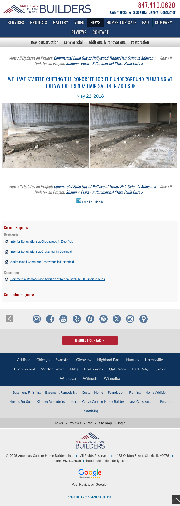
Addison (24, 360)
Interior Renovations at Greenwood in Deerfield (41, 241)
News (95, 22)
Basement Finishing (27, 392)
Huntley (132, 360)
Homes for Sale (121, 22)
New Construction (44, 42)
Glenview (84, 360)
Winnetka (112, 378)
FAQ (145, 22)
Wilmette (90, 378)
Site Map (107, 423)
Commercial (73, 42)
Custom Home (92, 392)
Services (16, 22)
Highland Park (108, 360)
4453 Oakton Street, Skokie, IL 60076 (142, 455)
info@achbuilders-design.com (107, 461)
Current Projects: (16, 227)
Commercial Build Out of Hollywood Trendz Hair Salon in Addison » (82, 58)
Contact (101, 32)
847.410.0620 (156, 5)
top (176, 499)
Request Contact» (90, 340)
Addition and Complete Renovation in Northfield (42, 261)
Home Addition (156, 392)
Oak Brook (118, 369)
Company (163, 22)
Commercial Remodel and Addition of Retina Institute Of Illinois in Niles (57, 279)
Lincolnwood (24, 369)
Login (121, 423)
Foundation (116, 392)
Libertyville (154, 360)
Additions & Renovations (107, 42)
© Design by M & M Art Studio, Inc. (90, 496)
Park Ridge (141, 369)
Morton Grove (52, 369)
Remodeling (90, 411)
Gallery (60, 22)
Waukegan (68, 378)
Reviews (79, 32)
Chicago (43, 360)
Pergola (165, 401)
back (9, 318)
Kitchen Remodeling (51, 401)
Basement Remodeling (61, 392)
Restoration (140, 42)
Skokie (160, 369)
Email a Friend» (92, 202)
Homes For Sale (20, 401)
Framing (135, 392)
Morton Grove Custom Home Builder (97, 401)
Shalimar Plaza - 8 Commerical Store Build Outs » (102, 60)
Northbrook (93, 369)
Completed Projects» (19, 294)
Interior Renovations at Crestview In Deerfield (41, 251)
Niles (74, 369)
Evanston (63, 360)
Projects (38, 22)
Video (79, 22)
